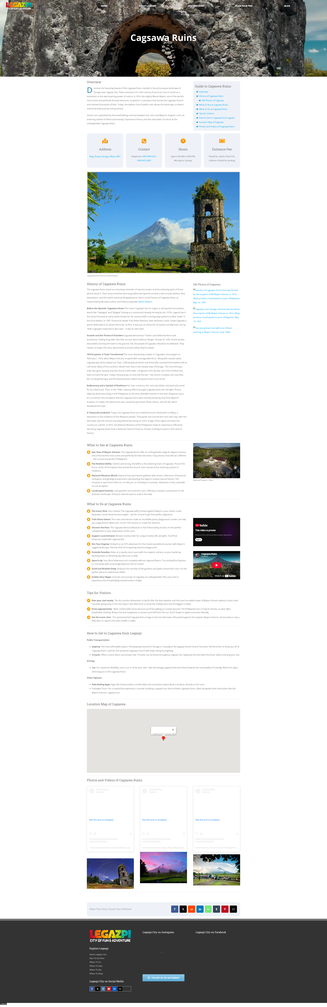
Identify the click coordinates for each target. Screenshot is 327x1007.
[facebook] (92, 989)
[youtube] (109, 989)
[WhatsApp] (208, 909)
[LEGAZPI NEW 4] (18, 3)
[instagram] (103, 989)
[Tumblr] (216, 909)
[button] (163, 738)
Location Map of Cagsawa (211, 122)
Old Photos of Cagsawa (213, 100)
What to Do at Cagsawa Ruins (213, 109)
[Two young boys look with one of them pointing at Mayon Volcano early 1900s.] (216, 328)
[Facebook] (175, 909)
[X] (183, 909)
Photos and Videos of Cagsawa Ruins (217, 126)
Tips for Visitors (206, 113)
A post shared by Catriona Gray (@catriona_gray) (110, 848)
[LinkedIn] (200, 909)
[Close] (173, 730)
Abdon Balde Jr (145, 301)
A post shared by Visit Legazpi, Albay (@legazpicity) (163, 848)
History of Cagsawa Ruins (211, 96)
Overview (203, 91)
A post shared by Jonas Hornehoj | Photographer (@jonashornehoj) (222, 848)
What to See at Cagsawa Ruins (213, 104)
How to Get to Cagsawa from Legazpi (217, 117)
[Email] (233, 909)
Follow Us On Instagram (165, 977)
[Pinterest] (225, 909)
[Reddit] (191, 909)
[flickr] (114, 989)
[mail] (120, 989)
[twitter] (97, 989)
